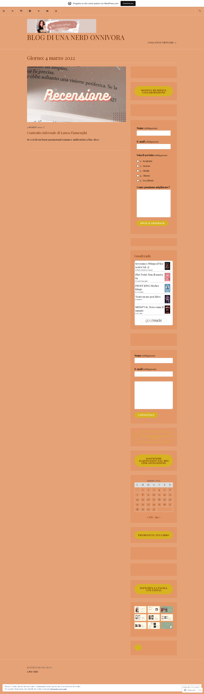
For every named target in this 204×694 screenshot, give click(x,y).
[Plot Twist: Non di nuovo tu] (167, 280)
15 (143, 499)
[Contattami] (56, 10)
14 (137, 499)
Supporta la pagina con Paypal (153, 589)
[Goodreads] (12, 10)
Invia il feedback (152, 223)
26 (164, 504)
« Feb (150, 517)
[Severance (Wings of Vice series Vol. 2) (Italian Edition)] (167, 269)
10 (154, 494)
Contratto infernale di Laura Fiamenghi (57, 132)
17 (154, 499)
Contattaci (146, 415)
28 (137, 509)
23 (148, 504)
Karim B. (139, 299)
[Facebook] (30, 10)
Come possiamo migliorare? (153, 187)
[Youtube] (47, 10)
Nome (147, 128)
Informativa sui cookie (58, 689)
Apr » (157, 517)
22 (143, 504)
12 (164, 494)
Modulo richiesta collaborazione (153, 91)
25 (159, 504)
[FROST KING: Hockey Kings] (167, 291)
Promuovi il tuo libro (153, 535)
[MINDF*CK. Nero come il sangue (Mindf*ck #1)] (167, 312)
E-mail (147, 141)
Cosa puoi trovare (161, 42)
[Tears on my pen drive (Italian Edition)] (167, 302)
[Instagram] (21, 10)
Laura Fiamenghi (142, 281)
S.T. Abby (139, 313)
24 (154, 504)
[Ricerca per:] (200, 11)
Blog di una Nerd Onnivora (75, 37)
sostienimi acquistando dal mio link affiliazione (154, 460)
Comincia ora (128, 3)
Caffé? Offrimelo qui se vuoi (154, 437)
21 (137, 504)
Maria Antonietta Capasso (145, 270)
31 (154, 509)
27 (170, 504)
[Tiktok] (38, 10)
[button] (138, 647)
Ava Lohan (140, 292)
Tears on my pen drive (148, 296)
